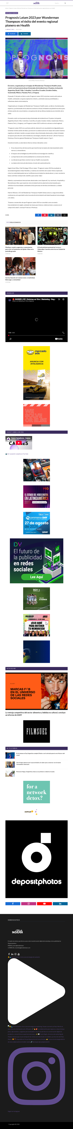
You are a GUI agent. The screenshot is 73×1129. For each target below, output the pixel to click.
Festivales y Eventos (11, 13)
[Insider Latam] (36, 3)
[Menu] (7, 3)
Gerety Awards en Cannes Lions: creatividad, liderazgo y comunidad (20, 279)
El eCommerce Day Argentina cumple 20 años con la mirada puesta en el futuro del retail (40, 754)
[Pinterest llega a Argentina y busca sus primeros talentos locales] (10, 774)
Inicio (6, 8)
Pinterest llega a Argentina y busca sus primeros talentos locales (35, 771)
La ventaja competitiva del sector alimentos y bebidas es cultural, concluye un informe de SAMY (35, 713)
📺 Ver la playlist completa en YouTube (16, 454)
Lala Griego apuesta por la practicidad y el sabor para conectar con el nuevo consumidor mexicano (38, 763)
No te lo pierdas (12, 748)
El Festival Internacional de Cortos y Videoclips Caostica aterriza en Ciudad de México (51, 249)
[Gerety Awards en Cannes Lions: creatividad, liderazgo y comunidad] (20, 266)
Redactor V (10, 29)
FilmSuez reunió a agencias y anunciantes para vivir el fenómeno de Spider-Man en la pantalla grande (19, 249)
